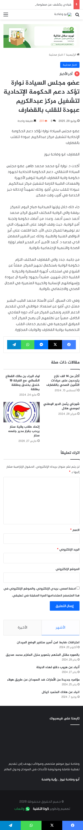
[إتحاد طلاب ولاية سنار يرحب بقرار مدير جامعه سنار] (21, 412)
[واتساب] (27, 344)
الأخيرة (22, 627)
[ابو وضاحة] (62, 14)
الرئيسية (71, 54)
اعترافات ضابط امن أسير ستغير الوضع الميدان (48, 642)
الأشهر (60, 627)
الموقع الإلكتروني (68, 569)
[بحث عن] (77, 16)
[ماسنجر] (41, 344)
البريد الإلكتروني (68, 549)
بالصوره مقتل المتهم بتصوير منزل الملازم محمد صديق (43, 655)
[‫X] (55, 344)
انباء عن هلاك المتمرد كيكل (61, 692)
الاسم (75, 530)
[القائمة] (5, 16)
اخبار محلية (56, 54)
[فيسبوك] (69, 344)
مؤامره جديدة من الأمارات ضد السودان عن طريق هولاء (43, 679)
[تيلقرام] (14, 344)
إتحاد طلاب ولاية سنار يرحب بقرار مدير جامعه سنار (24, 431)
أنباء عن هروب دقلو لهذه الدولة (58, 667)
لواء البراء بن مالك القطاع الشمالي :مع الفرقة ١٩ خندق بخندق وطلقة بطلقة (23, 383)
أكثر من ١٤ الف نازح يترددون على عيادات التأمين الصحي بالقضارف (63, 381)
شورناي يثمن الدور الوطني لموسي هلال (61, 406)
